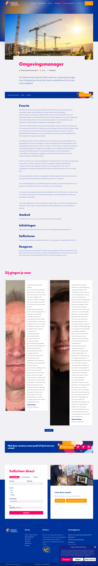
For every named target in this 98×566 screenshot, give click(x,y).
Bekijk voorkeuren (90, 559)
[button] (95, 547)
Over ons (79, 3)
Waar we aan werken (31, 535)
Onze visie (28, 539)
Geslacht (11, 487)
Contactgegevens (26, 477)
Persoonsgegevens (14, 477)
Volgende (26, 513)
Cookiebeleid (77, 563)
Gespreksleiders (42, 3)
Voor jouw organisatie (68, 3)
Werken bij (28, 543)
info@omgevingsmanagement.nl (61, 229)
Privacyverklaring (45, 564)
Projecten (33, 3)
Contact (89, 3)
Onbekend (13, 494)
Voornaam (11, 481)
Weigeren (78, 559)
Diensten (50, 3)
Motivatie (35, 477)
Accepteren (66, 559)
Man (11, 490)
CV (10, 505)
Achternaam (29, 481)
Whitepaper (58, 3)
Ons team (27, 541)
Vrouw (12, 492)
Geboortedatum (13, 498)
